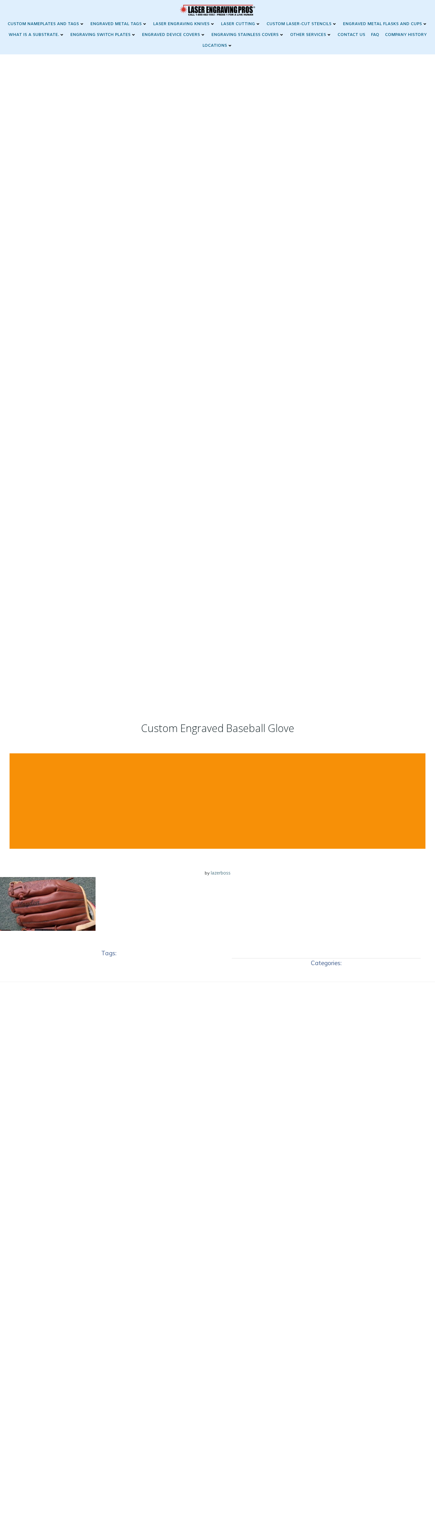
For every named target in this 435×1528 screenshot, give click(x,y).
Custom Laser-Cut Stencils (299, 24)
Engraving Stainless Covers (245, 35)
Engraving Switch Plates (100, 35)
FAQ (375, 35)
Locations (215, 45)
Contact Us (351, 35)
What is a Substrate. (34, 35)
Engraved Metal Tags (116, 24)
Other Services (308, 35)
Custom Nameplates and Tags (43, 24)
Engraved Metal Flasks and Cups (382, 24)
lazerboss (221, 873)
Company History (406, 35)
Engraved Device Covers (171, 35)
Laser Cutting (238, 24)
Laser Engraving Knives (181, 24)
